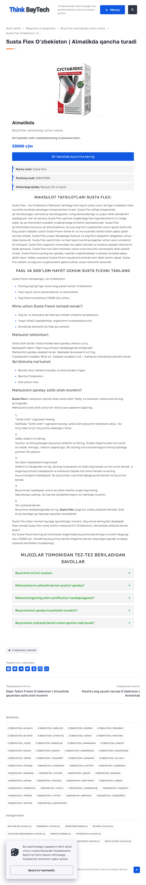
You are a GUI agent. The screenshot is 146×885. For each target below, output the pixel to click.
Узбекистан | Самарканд (83, 788)
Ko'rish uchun (103, 826)
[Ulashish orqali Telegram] (21, 668)
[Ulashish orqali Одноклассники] (34, 668)
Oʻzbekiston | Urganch (81, 758)
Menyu (115, 10)
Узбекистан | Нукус (51, 788)
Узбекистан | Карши (20, 780)
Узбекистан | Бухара (50, 773)
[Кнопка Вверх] (137, 870)
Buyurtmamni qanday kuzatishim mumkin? (46, 610)
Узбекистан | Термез (20, 795)
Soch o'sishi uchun (118, 841)
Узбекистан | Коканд (48, 780)
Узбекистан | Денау (78, 773)
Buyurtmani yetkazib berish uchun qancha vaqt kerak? (55, 623)
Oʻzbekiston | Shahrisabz (113, 750)
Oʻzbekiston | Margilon (49, 743)
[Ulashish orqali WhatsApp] (46, 668)
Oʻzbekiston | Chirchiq (50, 735)
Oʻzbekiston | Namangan (81, 743)
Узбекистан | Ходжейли (110, 795)
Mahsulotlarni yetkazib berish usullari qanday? (49, 585)
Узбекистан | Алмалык (50, 765)
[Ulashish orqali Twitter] (27, 668)
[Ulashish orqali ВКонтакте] (8, 668)
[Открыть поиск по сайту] (132, 9)
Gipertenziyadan (76, 826)
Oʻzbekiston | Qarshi (48, 750)
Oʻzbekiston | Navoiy (112, 743)
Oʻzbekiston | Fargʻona (110, 735)
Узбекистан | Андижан (112, 765)
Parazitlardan (60, 833)
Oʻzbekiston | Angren (80, 728)
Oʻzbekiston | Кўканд (20, 765)
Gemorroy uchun (48, 826)
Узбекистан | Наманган (21, 788)
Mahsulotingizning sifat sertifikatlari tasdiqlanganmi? (54, 598)
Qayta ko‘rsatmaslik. (41, 870)
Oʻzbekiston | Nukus (19, 750)
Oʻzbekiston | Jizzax (19, 743)
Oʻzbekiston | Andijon (50, 728)
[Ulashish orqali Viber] (40, 668)
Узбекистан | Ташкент (115, 788)
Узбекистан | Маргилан (80, 780)
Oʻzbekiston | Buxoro (20, 735)
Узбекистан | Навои (110, 780)
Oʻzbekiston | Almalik (24, 650)
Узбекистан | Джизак (108, 773)
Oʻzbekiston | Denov (80, 735)
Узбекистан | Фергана (79, 795)
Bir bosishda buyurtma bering (73, 156)
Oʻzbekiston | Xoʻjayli (111, 758)
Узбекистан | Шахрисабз (52, 803)
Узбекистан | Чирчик (20, 803)
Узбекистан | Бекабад (20, 773)
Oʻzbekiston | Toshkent (49, 758)
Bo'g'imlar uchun (20, 826)
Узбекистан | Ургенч (49, 795)
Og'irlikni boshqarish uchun (27, 833)
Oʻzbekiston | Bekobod (110, 728)
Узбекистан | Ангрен (81, 765)
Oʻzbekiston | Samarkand (79, 750)
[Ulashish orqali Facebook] (14, 668)
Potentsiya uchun (88, 833)
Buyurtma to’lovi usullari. (34, 573)
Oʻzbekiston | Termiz (19, 758)
